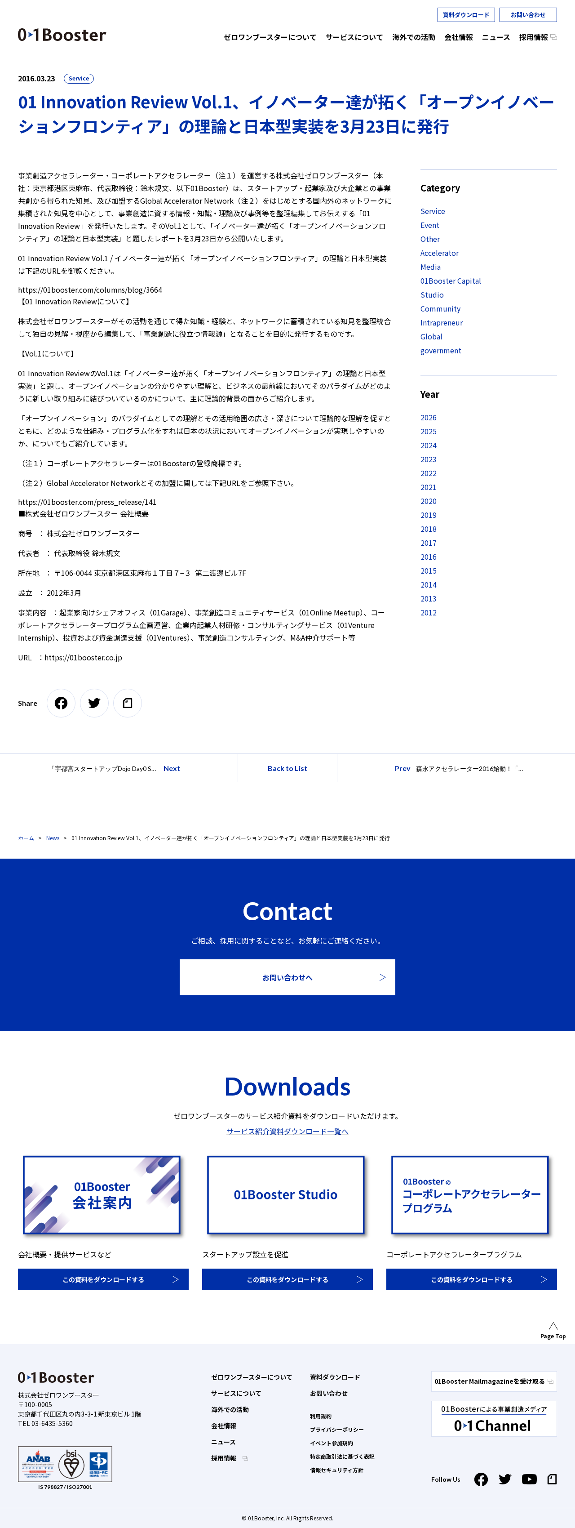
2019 (428, 514)
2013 (428, 598)
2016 (428, 556)
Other (430, 238)
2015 (428, 570)
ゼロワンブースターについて (251, 1376)
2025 (428, 431)
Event (429, 224)
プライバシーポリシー (337, 1429)
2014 (428, 584)
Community (440, 308)
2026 (428, 417)
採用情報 (224, 1457)
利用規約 (321, 1416)
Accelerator (439, 252)
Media (430, 266)
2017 (428, 542)
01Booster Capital (450, 280)
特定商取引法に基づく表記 (342, 1456)
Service (79, 78)
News (52, 838)
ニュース (223, 1441)
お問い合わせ (528, 14)
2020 (428, 500)
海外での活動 (230, 1409)
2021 (428, 486)
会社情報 (223, 1425)
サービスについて (236, 1393)
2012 (428, 612)
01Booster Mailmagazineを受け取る (489, 1381)
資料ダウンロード (466, 14)
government (440, 350)
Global (431, 336)
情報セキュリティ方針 (336, 1470)
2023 (428, 459)
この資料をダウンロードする (103, 1279)
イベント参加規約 (331, 1443)
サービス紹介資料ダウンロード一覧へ (287, 1131)
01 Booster (62, 34)
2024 (428, 445)
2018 (428, 528)
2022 (428, 473)
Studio (432, 294)
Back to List (287, 768)
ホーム (26, 838)
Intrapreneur (441, 322)
